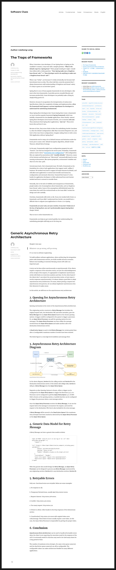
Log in (84, 161)
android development (88, 105)
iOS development (86, 122)
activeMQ (84, 103)
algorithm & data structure (95, 103)
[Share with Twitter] (89, 53)
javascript (99, 122)
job (86, 125)
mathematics (85, 130)
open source (100, 133)
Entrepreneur (88, 12)
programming (18, 72)
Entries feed (86, 162)
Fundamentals (70, 12)
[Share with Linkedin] (85, 53)
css (99, 111)
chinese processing (92, 111)
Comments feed (87, 164)
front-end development (88, 116)
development (14, 74)
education (91, 114)
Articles (61, 12)
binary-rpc (99, 108)
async (18, 256)
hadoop (84, 119)
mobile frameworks (96, 86)
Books (96, 12)
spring (12, 78)
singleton (19, 76)
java (94, 122)
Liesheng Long (14, 68)
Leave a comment (15, 81)
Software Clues (19, 11)
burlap (84, 111)
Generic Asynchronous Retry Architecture (93, 66)
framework (13, 76)
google (98, 116)
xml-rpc (88, 147)
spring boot (17, 78)
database (84, 114)
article (12, 72)
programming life (95, 136)
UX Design (85, 144)
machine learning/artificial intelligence (92, 127)
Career (79, 12)
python (84, 139)
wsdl (101, 144)
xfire (83, 147)
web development (94, 144)
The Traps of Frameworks (31, 57)
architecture (14, 256)
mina (101, 130)
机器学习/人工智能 (96, 147)
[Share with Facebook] (87, 53)
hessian (90, 119)
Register (85, 159)
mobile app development (88, 133)
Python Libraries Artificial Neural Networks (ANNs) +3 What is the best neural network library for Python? (94, 89)
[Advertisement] (58, 35)
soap (100, 139)
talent (96, 141)
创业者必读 (85, 71)
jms (83, 125)
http (94, 119)
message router (95, 130)
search (89, 139)
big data (92, 108)
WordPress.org (86, 166)
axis (88, 108)
